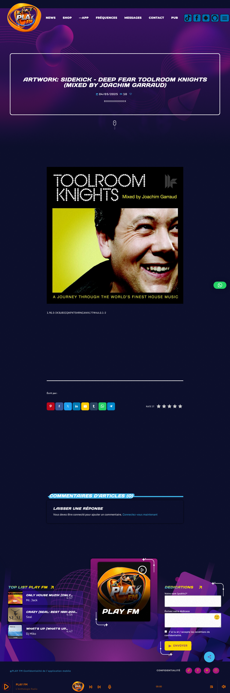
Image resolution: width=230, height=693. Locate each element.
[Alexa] (215, 18)
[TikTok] (188, 18)
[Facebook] (197, 18)
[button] (219, 285)
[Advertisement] (115, 342)
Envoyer (178, 645)
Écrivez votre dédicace (192, 615)
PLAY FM (120, 611)
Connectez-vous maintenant (140, 514)
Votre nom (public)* (176, 593)
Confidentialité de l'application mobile (47, 671)
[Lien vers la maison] (24, 18)
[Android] (206, 18)
